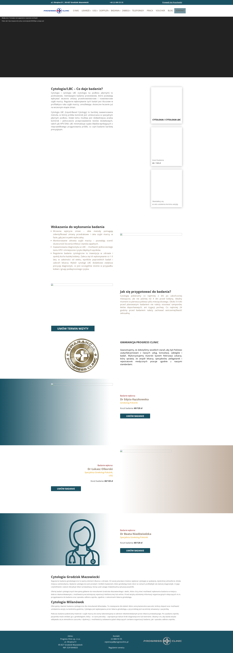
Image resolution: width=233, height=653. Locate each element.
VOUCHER (160, 10)
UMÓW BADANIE (135, 416)
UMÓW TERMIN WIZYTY (72, 328)
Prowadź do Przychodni (172, 2)
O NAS (76, 10)
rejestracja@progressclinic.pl (116, 642)
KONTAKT (180, 10)
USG (94, 10)
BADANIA (115, 10)
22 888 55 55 (116, 639)
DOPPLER (103, 10)
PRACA (150, 10)
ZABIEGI (125, 10)
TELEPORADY (138, 10)
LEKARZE (86, 10)
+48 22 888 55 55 (116, 2)
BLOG (170, 10)
